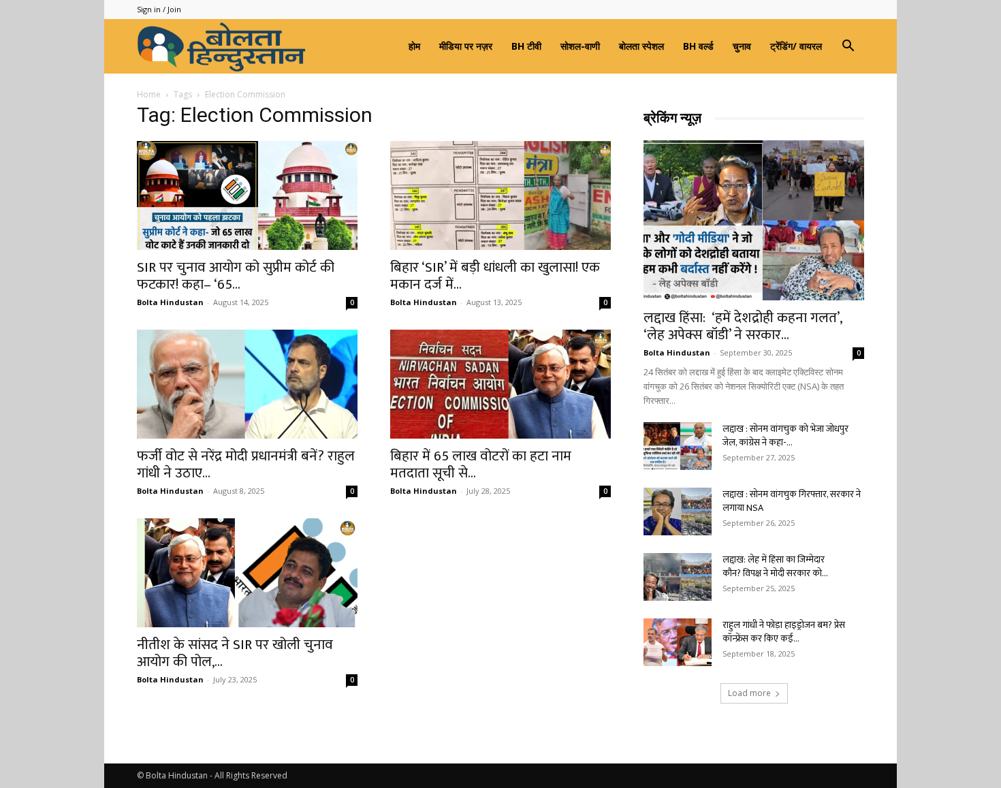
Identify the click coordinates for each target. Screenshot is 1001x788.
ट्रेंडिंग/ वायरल (796, 46)
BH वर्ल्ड (698, 46)
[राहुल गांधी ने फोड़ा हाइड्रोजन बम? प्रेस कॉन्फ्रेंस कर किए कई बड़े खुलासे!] (678, 642)
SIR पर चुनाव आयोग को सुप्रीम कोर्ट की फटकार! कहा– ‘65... (235, 275)
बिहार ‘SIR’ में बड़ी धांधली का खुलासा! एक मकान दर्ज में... (495, 275)
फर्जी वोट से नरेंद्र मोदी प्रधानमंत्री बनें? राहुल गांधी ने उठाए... (246, 464)
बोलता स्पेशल (641, 46)
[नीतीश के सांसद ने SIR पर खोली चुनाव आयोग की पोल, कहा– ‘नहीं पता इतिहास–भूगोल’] (247, 572)
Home (149, 94)
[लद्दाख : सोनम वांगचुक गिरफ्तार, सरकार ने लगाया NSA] (678, 511)
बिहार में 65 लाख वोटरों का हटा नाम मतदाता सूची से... (480, 464)
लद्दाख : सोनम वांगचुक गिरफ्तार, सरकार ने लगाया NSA (791, 501)
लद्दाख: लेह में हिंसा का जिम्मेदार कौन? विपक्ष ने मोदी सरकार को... (775, 566)
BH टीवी (526, 46)
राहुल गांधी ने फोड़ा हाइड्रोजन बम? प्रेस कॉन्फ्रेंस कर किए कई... (783, 631)
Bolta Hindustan (170, 302)
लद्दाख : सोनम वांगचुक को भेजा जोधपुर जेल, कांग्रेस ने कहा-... (785, 435)
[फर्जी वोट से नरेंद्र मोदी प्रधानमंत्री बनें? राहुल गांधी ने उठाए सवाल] (247, 384)
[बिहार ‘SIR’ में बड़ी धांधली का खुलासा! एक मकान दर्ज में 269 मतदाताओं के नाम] (500, 195)
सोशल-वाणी (580, 46)
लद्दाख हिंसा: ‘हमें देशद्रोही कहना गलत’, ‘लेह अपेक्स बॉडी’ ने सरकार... (743, 326)
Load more (749, 693)
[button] (847, 47)
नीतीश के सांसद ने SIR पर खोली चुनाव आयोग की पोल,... (235, 653)
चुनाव (742, 46)
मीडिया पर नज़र (465, 46)
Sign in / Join (159, 9)
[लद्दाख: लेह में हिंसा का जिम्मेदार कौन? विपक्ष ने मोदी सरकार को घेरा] (678, 577)
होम (414, 46)
